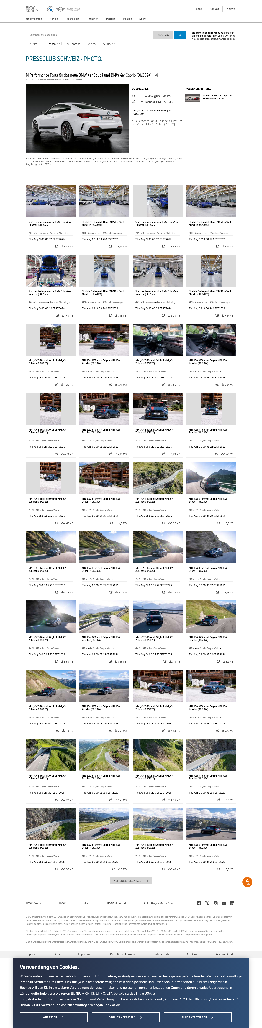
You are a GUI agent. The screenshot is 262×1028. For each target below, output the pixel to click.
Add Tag (163, 35)
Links (57, 954)
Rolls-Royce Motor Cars (158, 903)
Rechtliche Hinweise (123, 954)
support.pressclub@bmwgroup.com (215, 38)
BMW (62, 903)
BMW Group (33, 903)
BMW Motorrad (116, 903)
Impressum (85, 954)
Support (31, 954)
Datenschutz (161, 954)
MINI (86, 903)
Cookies (192, 954)
